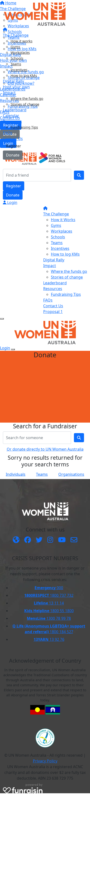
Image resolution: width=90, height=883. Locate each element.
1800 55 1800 (49, 610)
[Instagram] (50, 540)
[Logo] (34, 14)
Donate (12, 155)
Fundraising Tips (24, 127)
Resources (12, 121)
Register (13, 146)
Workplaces (20, 52)
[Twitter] (39, 540)
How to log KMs (24, 75)
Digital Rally (13, 81)
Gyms (15, 46)
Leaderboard (14, 109)
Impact (9, 92)
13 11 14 (49, 603)
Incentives (19, 69)
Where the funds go (27, 98)
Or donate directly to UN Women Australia (45, 449)
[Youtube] (62, 540)
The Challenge (16, 35)
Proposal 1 (53, 311)
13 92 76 (49, 639)
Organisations (71, 474)
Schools (17, 58)
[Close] (13, 349)
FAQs (7, 132)
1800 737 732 (48, 595)
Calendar (11, 115)
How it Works (63, 219)
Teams (16, 63)
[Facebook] (27, 540)
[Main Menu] (2, 318)
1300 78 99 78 (49, 618)
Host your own (16, 86)
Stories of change (25, 104)
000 (49, 587)
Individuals (15, 474)
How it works (21, 41)
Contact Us (13, 138)
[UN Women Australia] (16, 540)
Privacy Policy (45, 761)
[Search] (79, 175)
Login (11, 202)
